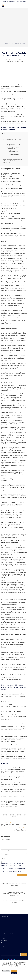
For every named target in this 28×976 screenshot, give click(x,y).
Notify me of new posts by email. (12, 871)
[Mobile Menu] (26, 5)
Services (3, 936)
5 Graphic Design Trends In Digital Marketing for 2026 (12, 140)
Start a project (4, 940)
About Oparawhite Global (7, 933)
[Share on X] (3, 814)
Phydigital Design (12, 150)
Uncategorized (9, 61)
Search (2, 952)
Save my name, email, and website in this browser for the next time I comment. (12, 864)
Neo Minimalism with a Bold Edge (14, 145)
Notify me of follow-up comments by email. (14, 868)
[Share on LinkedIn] (20, 814)
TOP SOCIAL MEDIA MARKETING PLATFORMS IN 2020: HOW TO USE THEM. (14, 893)
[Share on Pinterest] (13, 814)
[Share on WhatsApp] (15, 817)
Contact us (3, 942)
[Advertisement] (14, 25)
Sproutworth (11, 103)
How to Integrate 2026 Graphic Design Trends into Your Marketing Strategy (13, 160)
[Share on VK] (17, 814)
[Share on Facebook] (6, 814)
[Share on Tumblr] (24, 814)
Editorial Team (8, 59)
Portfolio (3, 938)
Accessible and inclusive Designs (13, 155)
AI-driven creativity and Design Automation (13, 152)
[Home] (1, 43)
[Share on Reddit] (10, 814)
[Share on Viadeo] (12, 817)
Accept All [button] (13, 970)
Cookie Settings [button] (5, 970)
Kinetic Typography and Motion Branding (13, 148)
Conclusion (7, 162)
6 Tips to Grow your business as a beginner (14, 883)
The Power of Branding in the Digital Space (14, 900)
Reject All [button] (14, 973)
